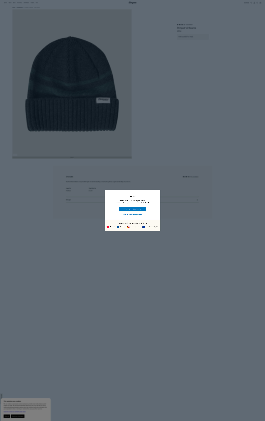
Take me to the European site (132, 209)
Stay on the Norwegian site (132, 214)
